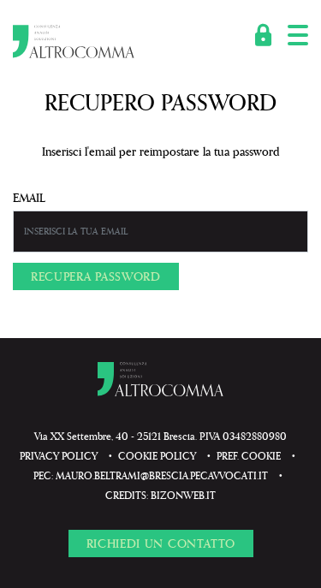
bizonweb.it (183, 495)
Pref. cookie (249, 455)
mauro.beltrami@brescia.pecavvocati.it (162, 475)
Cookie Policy (157, 455)
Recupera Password (96, 276)
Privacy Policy (59, 455)
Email (29, 197)
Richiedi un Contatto (160, 543)
